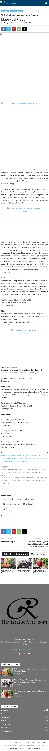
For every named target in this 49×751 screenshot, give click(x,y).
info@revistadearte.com (29, 649)
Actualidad (9, 9)
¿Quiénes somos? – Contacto (35, 745)
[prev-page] (23, 577)
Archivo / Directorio (10, 745)
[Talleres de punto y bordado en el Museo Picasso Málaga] (8, 563)
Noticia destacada (7, 568)
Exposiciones (5, 717)
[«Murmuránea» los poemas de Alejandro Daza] (40, 563)
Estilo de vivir (5, 724)
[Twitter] (8, 29)
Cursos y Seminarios (16, 11)
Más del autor (38, 554)
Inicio (2, 9)
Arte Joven (4, 727)
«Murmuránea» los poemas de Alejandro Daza (39, 571)
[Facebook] (3, 29)
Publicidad (22, 745)
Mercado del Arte (6, 731)
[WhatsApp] (19, 29)
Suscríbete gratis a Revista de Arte (35, 742)
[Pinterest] (14, 29)
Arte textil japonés (9, 542)
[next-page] (26, 577)
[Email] (24, 29)
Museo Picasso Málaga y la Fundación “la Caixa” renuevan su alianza (24, 571)
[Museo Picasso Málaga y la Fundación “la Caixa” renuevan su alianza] (24, 563)
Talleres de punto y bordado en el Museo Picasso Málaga (7, 571)
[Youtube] (29, 654)
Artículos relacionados (16, 554)
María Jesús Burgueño (10, 23)
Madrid (3, 721)
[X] (24, 654)
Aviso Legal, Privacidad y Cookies (13, 742)
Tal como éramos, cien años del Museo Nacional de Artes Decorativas (37, 544)
